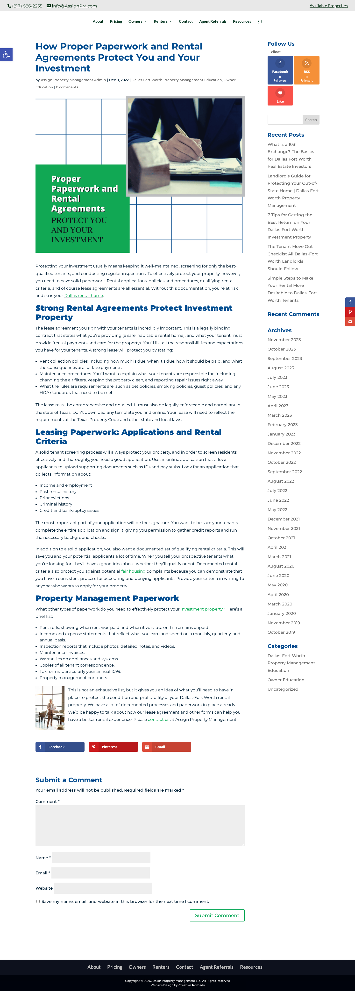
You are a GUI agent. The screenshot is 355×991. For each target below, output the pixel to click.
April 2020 (278, 594)
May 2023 (277, 396)
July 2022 (277, 490)
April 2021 (278, 547)
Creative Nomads (191, 985)
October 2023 (282, 349)
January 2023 (282, 434)
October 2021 (281, 537)
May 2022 (277, 509)
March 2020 (280, 604)
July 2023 (277, 377)
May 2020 (278, 585)
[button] (6, 54)
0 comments (67, 87)
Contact (186, 21)
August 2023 (281, 367)
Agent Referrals (213, 21)
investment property (202, 609)
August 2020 (281, 566)
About (98, 21)
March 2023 (280, 415)
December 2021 (284, 519)
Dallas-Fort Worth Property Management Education (177, 80)
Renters (161, 21)
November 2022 (284, 452)
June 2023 (278, 386)
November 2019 (284, 622)
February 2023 (283, 424)
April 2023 (278, 405)
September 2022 (285, 471)
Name (43, 857)
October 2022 (282, 462)
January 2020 (282, 613)
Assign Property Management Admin (73, 80)
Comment (48, 801)
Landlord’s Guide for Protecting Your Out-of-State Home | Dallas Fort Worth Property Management (293, 191)
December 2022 (284, 443)
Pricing (116, 21)
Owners (135, 21)
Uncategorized (283, 689)
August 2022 (281, 481)
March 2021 (279, 556)
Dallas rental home (83, 295)
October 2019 (281, 632)
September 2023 (285, 358)
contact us (158, 719)
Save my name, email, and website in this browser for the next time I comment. (125, 901)
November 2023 (284, 339)
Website (44, 888)
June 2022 (278, 500)
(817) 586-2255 (27, 6)
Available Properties (329, 5)
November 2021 (284, 528)
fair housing (133, 571)
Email (43, 873)
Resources (242, 21)
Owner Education (286, 679)
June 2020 (278, 575)
